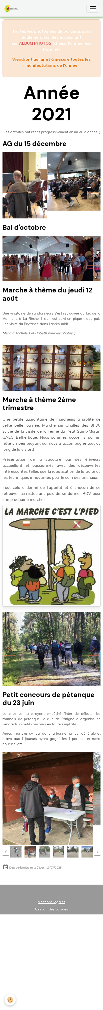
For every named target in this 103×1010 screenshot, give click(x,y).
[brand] (12, 8)
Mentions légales (51, 874)
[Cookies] (10, 999)
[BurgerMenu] (92, 8)
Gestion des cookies (51, 882)
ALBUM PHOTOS (35, 43)
